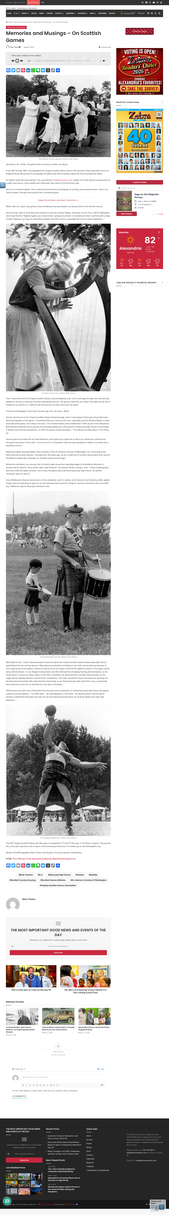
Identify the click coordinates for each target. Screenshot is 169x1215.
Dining (41, 13)
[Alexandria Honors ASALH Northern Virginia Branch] (94, 1016)
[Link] (51, 1085)
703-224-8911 (148, 1150)
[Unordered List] (40, 1085)
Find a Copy (140, 31)
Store (88, 1151)
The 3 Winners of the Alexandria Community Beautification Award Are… (44, 859)
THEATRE (49, 13)
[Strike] (33, 1085)
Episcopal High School (60, 875)
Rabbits (93, 875)
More (92, 13)
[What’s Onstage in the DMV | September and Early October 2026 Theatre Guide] (36, 1176)
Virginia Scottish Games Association (58, 885)
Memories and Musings (23, 22)
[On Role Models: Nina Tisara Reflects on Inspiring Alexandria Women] (22, 1016)
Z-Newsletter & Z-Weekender (97, 1170)
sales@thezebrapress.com (137, 1153)
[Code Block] (47, 1085)
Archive (112, 13)
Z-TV (15, 13)
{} (54, 1085)
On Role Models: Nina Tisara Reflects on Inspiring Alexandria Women (20, 1029)
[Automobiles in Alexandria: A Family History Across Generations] (58, 1016)
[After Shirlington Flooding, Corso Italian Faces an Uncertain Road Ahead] (24, 1184)
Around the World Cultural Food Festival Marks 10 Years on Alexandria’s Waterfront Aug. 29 (64, 1144)
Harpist (80, 875)
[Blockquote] (44, 1085)
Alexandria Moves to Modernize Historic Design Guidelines (64, 2)
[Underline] (30, 1085)
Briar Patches (26, 875)
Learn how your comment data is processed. (60, 1091)
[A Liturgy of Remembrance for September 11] (36, 1184)
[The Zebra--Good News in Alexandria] (21, 8)
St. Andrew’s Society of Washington (89, 880)
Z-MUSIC (90, 1166)
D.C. (41, 875)
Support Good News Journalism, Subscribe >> (58, 200)
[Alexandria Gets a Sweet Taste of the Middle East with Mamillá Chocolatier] (11, 1191)
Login (101, 1069)
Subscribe (70, 13)
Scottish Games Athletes (54, 880)
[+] (57, 1085)
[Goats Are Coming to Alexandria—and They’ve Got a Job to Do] (11, 1176)
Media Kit (90, 1163)
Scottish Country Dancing (23, 880)
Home (9, 13)
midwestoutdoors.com (62, 180)
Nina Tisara (14, 47)
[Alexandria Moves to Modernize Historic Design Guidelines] (11, 1184)
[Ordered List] (37, 1085)
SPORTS (34, 13)
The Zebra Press (46, 1204)
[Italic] (26, 1085)
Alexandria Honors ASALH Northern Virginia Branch (94, 1028)
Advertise (82, 13)
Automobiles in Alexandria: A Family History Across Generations (58, 1028)
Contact (58, 13)
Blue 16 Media (70, 1204)
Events (24, 13)
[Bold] (23, 1085)
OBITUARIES (102, 13)
